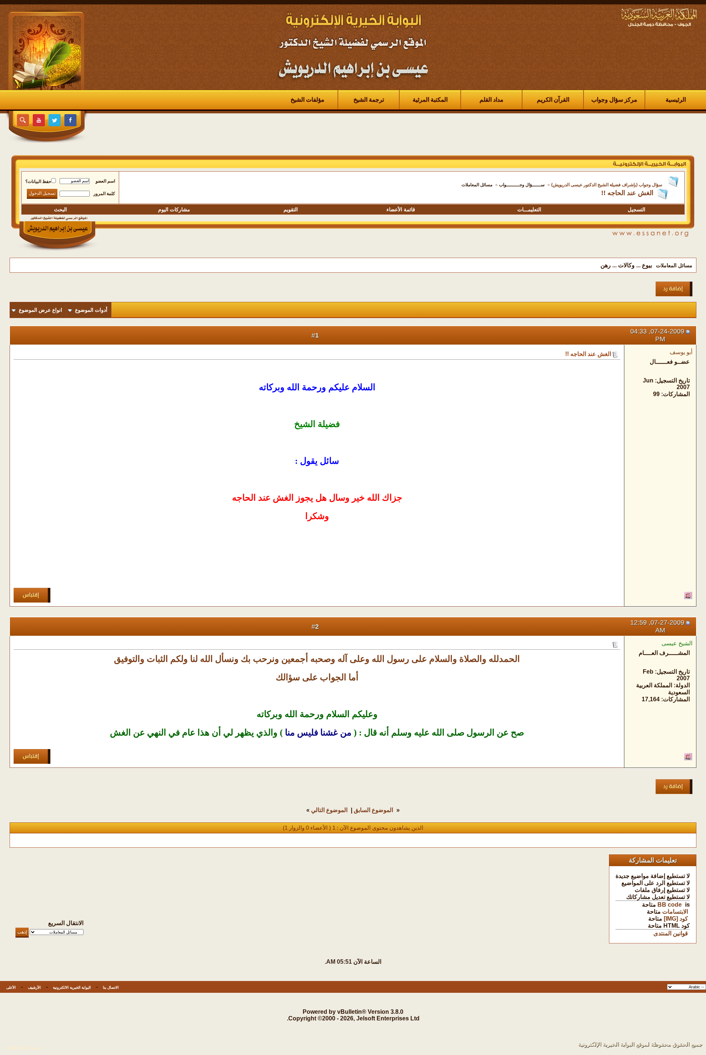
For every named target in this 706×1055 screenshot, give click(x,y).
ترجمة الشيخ (368, 99)
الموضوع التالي (329, 810)
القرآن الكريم (553, 99)
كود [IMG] (676, 918)
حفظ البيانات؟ (38, 181)
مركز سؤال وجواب (614, 99)
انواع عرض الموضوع (40, 310)
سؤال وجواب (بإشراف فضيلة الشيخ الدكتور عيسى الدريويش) (606, 184)
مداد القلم (491, 99)
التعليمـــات (529, 209)
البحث (60, 209)
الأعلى (11, 987)
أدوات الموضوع (91, 310)
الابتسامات (675, 911)
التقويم (291, 209)
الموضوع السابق (373, 810)
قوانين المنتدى (670, 933)
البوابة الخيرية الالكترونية (72, 987)
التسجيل (636, 209)
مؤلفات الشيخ (307, 99)
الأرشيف (34, 987)
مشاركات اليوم (174, 209)
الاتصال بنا (111, 987)
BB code (669, 904)
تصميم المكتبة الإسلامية (24, 1047)
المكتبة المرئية (430, 99)
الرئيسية (676, 99)
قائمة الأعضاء (400, 209)
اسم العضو (105, 181)
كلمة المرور (104, 193)
